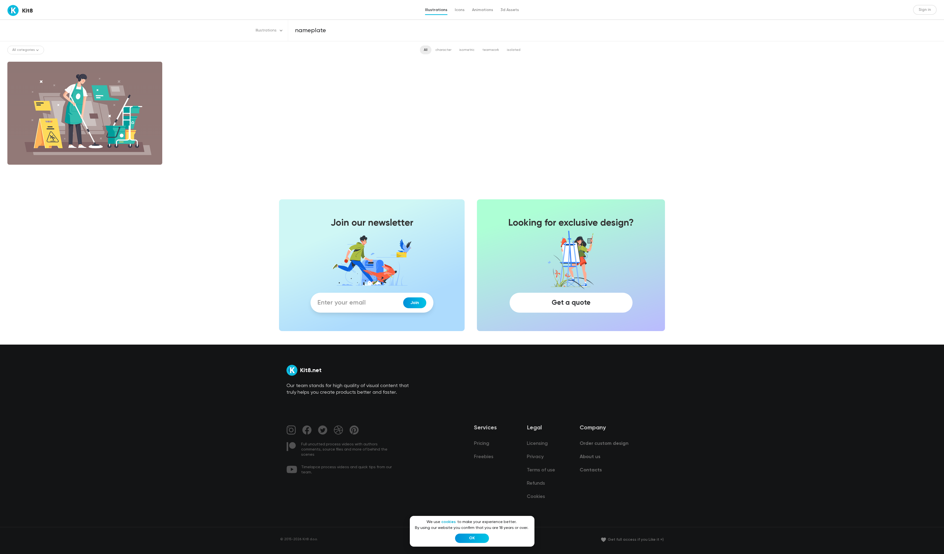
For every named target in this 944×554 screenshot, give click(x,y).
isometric (466, 50)
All (426, 50)
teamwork (490, 50)
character (443, 50)
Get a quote (571, 302)
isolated (513, 50)
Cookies (536, 496)
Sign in (925, 10)
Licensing (537, 443)
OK (472, 538)
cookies (448, 522)
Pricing (481, 443)
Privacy (535, 456)
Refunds (536, 483)
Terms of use (541, 470)
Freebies (483, 456)
